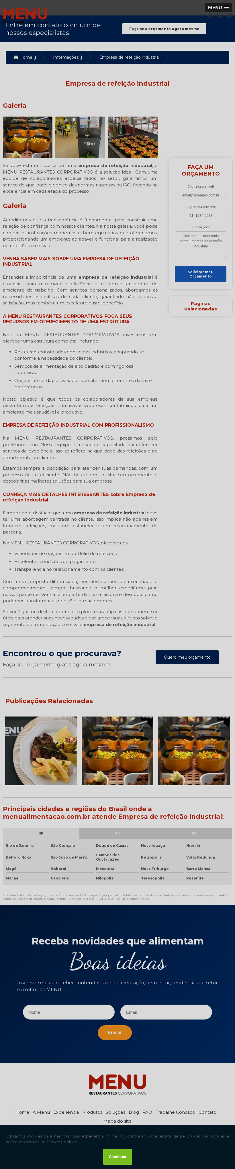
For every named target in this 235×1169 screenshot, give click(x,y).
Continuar (117, 1157)
